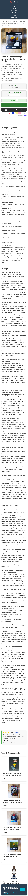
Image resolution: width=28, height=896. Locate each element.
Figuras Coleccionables (19, 21)
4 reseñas (16, 732)
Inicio (2, 21)
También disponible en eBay (20, 119)
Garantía (14, 13)
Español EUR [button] (14, 17)
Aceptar (22, 889)
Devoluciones (14, 10)
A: (8, 95)
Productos (8, 21)
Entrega (14, 8)
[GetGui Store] (14, 2)
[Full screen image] (3, 30)
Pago (14, 6)
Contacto (14, 15)
